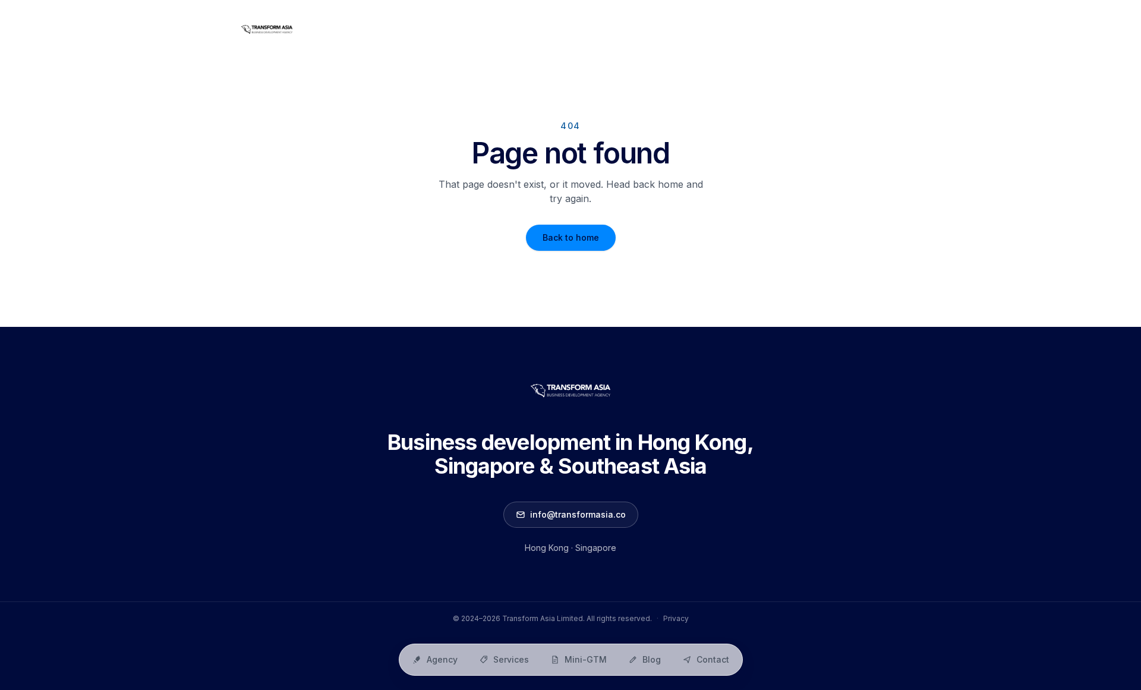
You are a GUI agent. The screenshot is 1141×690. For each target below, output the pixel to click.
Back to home (571, 237)
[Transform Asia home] (267, 29)
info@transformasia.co (578, 514)
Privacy (676, 618)
